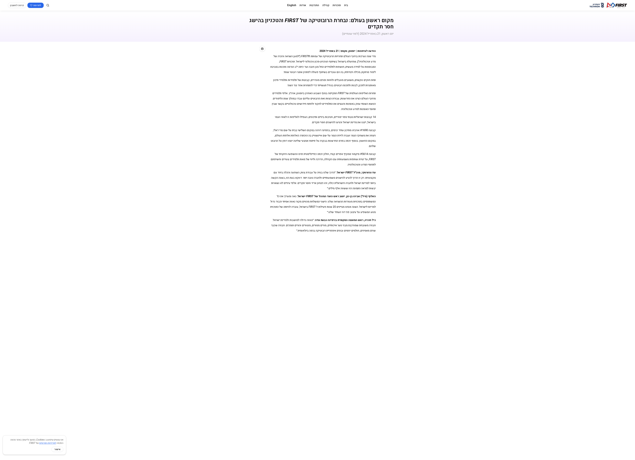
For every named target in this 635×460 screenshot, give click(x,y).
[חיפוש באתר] (47, 5)
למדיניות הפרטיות (47, 443)
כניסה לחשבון (17, 5)
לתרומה (37, 5)
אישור (57, 449)
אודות (302, 5)
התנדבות (314, 5)
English (291, 5)
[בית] (616, 5)
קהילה (325, 5)
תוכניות (337, 5)
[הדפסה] (262, 49)
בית (346, 5)
